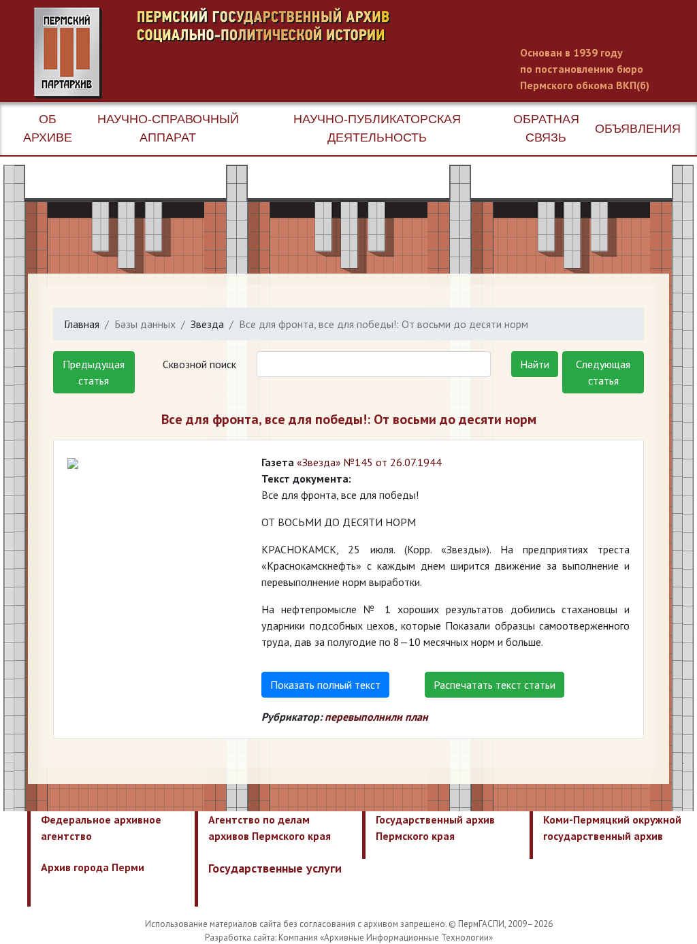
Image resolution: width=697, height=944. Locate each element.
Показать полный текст (325, 684)
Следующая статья (603, 372)
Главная (81, 324)
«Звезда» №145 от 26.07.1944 (369, 462)
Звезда (207, 324)
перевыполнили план (376, 716)
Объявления (638, 128)
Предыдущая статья (94, 372)
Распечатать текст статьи (494, 684)
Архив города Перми (92, 867)
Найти (534, 364)
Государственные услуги (275, 868)
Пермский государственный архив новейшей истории (289, 53)
